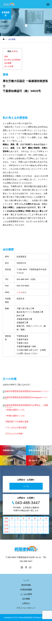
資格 (6, 56)
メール (26, 486)
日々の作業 (8, 66)
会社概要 (8, 63)
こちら (19, 292)
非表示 (14, 51)
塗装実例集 (26, 585)
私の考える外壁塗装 (12, 60)
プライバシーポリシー (26, 608)
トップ (26, 580)
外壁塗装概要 (26, 589)
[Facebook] (26, 567)
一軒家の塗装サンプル (15, 410)
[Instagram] (22, 567)
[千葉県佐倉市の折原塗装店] (9, 4)
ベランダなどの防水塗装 (16, 427)
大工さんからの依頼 (14, 433)
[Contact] (30, 567)
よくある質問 (26, 594)
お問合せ (26, 603)
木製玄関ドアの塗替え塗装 (17, 421)
